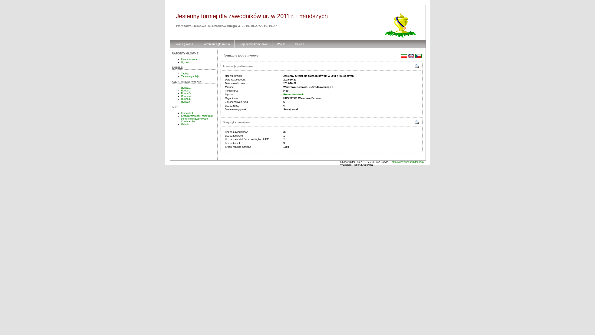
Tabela (184, 73)
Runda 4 (186, 96)
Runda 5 (186, 98)
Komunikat (187, 113)
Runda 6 (186, 101)
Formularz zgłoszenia (216, 44)
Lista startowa (189, 59)
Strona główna (184, 44)
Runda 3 (186, 93)
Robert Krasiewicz (294, 94)
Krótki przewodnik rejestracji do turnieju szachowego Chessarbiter (197, 118)
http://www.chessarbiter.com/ (408, 162)
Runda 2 (186, 90)
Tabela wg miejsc (190, 76)
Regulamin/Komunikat (253, 44)
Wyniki (281, 44)
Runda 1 (186, 87)
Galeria (299, 44)
